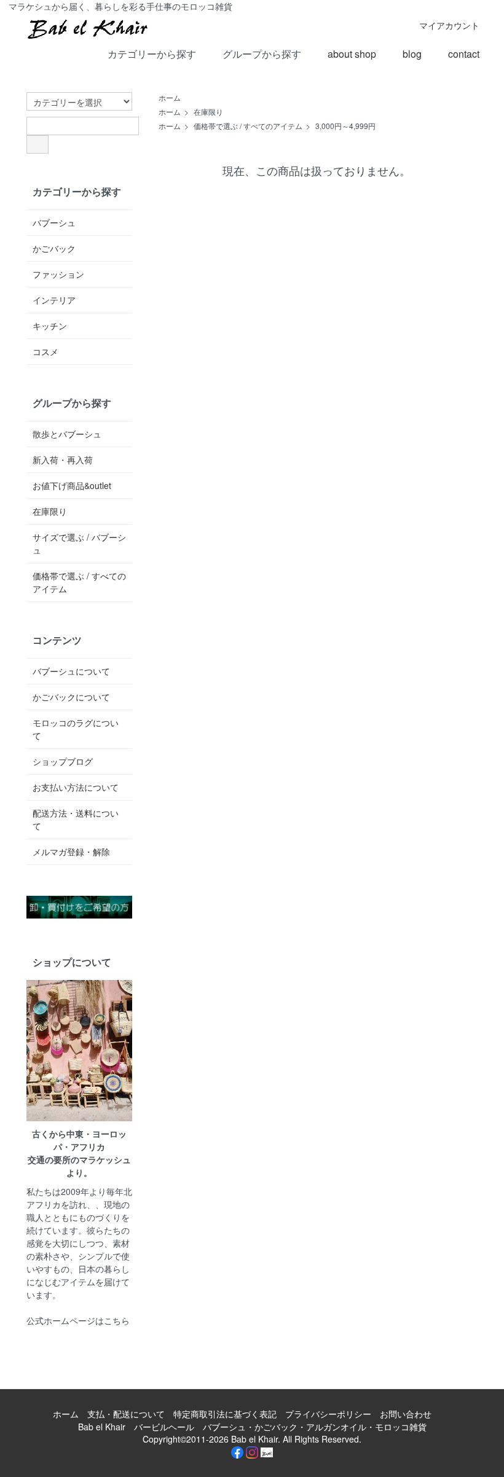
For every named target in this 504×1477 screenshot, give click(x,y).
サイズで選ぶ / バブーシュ (79, 543)
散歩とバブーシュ (67, 434)
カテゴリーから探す (152, 54)
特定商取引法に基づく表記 (225, 1414)
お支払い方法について (76, 787)
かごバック (54, 248)
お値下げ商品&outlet (72, 485)
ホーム (170, 97)
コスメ (45, 351)
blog (412, 54)
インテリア (54, 300)
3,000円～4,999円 (345, 125)
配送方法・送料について (76, 819)
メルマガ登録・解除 (71, 851)
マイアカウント (449, 25)
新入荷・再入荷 (63, 459)
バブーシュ (54, 222)
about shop (352, 54)
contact (463, 54)
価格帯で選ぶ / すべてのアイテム (248, 125)
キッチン (50, 325)
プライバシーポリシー (328, 1414)
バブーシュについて (71, 671)
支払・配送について (126, 1414)
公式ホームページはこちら (78, 1320)
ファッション (58, 274)
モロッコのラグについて (76, 729)
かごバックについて (71, 697)
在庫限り (208, 111)
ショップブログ (63, 761)
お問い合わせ (405, 1414)
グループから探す (261, 54)
